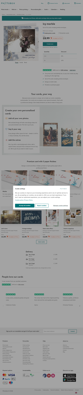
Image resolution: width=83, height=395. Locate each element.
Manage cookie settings (60, 205)
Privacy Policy (28, 200)
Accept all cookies (24, 205)
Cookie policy (19, 200)
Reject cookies (41, 205)
